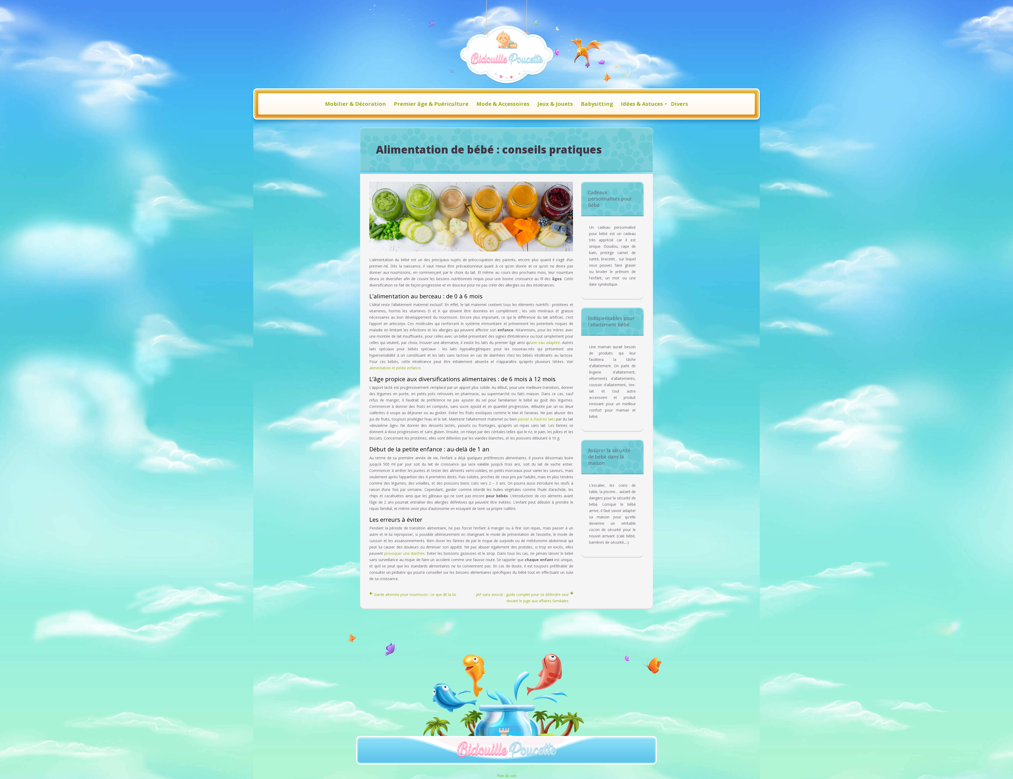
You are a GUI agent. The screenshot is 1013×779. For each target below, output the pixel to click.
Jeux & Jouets (555, 103)
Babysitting (597, 103)
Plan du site (507, 775)
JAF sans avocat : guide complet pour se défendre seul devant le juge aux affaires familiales (522, 597)
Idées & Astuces (642, 103)
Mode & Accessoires (502, 103)
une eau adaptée (545, 342)
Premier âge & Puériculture (431, 103)
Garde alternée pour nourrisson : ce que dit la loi (415, 594)
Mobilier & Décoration (355, 103)
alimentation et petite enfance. (395, 367)
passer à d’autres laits (536, 419)
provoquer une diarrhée (404, 553)
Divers (679, 103)
